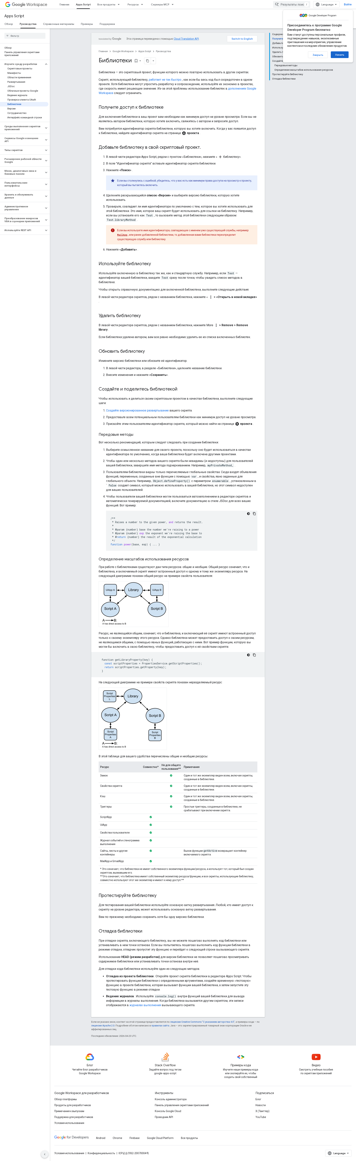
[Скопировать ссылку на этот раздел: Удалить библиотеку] (144, 316)
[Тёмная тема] (248, 514)
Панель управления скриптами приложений (182, 1105)
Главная (64, 4)
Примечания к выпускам (69, 1111)
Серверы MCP (160, 4)
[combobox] (291, 4)
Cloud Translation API (186, 38)
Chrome (117, 1138)
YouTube (261, 1117)
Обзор (8, 24)
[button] (22, 64)
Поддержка (107, 24)
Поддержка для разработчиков (73, 1117)
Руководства (28, 24)
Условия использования (69, 1123)
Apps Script (83, 4)
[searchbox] (24, 36)
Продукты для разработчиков (72, 1105)
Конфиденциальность (101, 1153)
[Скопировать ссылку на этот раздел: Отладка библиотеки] (146, 931)
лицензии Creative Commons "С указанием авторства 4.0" (202, 1021)
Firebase (135, 1138)
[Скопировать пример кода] (254, 514)
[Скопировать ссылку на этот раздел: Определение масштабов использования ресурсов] (192, 559)
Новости (261, 1105)
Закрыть (318, 55)
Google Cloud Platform (160, 1138)
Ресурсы (133, 4)
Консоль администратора (171, 1099)
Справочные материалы (58, 24)
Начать (339, 54)
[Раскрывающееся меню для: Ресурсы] (143, 4)
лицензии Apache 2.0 (102, 1025)
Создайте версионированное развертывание (137, 410)
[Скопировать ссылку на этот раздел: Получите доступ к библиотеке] (167, 107)
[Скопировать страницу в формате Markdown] (147, 61)
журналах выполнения (145, 1005)
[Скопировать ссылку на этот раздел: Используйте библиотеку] (154, 264)
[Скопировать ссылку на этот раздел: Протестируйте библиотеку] (160, 896)
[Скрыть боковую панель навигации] (44, 1154)
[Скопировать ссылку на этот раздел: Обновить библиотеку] (148, 351)
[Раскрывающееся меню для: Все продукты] (119, 4)
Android (100, 1138)
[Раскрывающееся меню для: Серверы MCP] (173, 4)
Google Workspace (123, 51)
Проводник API (164, 1117)
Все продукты (106, 4)
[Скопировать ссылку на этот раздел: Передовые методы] (137, 435)
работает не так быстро (165, 79)
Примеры (87, 24)
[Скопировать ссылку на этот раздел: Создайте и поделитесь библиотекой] (181, 389)
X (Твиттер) (262, 1111)
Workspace (36, 4)
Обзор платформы (65, 1099)
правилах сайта (160, 1025)
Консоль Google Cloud (168, 1111)
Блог (258, 1099)
